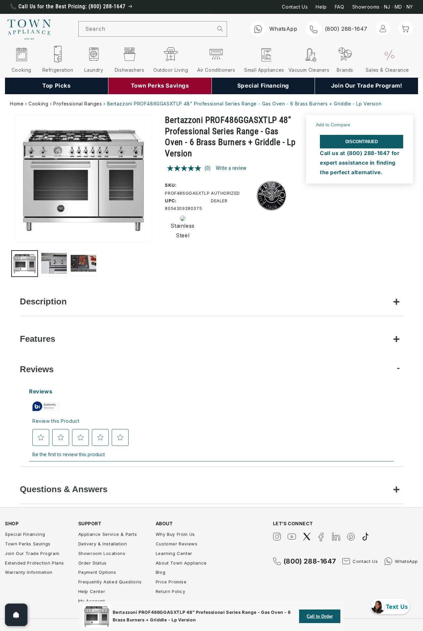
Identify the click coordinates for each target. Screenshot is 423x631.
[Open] (16, 615)
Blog (160, 572)
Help (321, 7)
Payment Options (97, 572)
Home (16, 103)
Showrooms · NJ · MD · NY (382, 7)
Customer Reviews (177, 543)
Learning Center (174, 553)
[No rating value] (186, 168)
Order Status (92, 563)
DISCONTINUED (361, 141)
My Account (91, 601)
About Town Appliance (181, 563)
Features (37, 339)
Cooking (38, 103)
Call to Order (320, 616)
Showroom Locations (102, 553)
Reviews (37, 369)
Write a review (231, 168)
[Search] (220, 28)
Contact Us (295, 7)
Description (43, 301)
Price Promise (171, 581)
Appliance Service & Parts (107, 534)
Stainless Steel (180, 231)
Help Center (91, 591)
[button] (406, 28)
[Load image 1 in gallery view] (25, 264)
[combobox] (146, 28)
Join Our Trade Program (32, 553)
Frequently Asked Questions (110, 581)
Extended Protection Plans (34, 563)
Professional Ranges (77, 103)
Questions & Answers (63, 489)
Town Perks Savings (28, 543)
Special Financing (25, 534)
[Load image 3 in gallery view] (83, 264)
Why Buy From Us (175, 534)
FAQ (339, 7)
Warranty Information (29, 572)
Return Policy (170, 591)
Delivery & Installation (102, 543)
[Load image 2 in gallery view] (54, 264)
